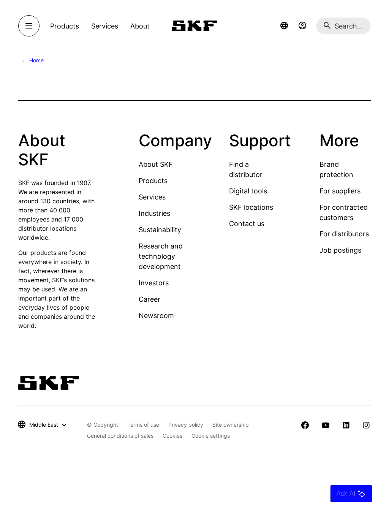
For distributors (344, 234)
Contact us (246, 224)
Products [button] (64, 26)
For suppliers (340, 191)
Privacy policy (185, 424)
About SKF (156, 164)
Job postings (340, 250)
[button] (284, 26)
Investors (154, 283)
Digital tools (248, 191)
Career (149, 299)
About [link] (140, 26)
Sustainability (160, 230)
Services (152, 197)
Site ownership (230, 424)
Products (153, 181)
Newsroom (156, 316)
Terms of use (143, 424)
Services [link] (104, 26)
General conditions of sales (120, 435)
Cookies (172, 435)
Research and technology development (161, 256)
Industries (154, 213)
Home (36, 60)
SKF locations (251, 207)
